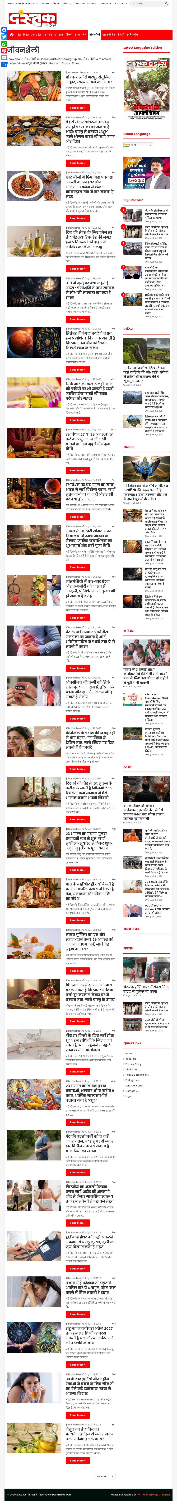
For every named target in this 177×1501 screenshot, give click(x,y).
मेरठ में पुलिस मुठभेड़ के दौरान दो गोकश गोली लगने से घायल (156, 230)
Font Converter (134, 1085)
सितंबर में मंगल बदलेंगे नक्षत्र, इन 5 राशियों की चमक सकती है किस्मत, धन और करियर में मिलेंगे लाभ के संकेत (90, 340)
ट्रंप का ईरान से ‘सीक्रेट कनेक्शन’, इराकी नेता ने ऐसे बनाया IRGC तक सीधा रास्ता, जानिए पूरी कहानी (143, 812)
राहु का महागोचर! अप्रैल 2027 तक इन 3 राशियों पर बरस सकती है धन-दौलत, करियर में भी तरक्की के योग (89, 1335)
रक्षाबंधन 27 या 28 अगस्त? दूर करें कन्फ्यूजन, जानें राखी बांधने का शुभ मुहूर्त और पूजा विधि (89, 441)
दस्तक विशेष (108, 34)
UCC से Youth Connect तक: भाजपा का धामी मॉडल (157, 909)
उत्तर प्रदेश (36, 34)
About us (130, 1059)
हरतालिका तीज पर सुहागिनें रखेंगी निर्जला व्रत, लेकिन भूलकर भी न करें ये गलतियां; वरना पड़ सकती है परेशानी (155, 551)
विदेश (26, 34)
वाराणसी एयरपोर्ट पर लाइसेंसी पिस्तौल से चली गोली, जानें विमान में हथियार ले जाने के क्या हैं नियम (157, 865)
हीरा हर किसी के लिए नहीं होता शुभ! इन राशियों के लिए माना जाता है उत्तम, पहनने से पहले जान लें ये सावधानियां (90, 1042)
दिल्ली (69, 34)
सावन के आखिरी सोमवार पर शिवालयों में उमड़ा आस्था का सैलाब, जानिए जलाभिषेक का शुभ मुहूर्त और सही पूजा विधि (89, 538)
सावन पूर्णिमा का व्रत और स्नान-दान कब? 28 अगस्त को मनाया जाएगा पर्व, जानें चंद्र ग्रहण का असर (89, 942)
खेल (84, 34)
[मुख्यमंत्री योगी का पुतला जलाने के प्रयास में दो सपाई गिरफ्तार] (132, 1024)
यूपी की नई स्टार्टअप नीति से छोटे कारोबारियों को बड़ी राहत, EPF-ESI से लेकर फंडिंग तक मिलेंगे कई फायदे (157, 839)
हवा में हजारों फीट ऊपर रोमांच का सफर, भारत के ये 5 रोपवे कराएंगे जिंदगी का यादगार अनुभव (157, 400)
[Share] (4, 64)
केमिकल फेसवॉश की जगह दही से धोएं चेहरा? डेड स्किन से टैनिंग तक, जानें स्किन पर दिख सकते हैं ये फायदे (90, 740)
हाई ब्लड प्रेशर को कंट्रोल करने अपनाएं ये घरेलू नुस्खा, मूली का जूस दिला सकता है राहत (90, 1242)
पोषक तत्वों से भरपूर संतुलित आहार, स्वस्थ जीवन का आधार (89, 80)
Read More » (77, 108)
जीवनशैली (94, 34)
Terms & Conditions (85, 3)
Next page (101, 1476)
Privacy (67, 3)
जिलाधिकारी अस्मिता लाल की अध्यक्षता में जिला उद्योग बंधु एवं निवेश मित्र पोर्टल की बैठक (156, 251)
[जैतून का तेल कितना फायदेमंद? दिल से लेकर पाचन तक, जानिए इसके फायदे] (34, 1438)
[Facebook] (4, 30)
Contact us (121, 3)
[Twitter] (4, 36)
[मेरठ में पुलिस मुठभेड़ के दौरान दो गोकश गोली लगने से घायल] (132, 231)
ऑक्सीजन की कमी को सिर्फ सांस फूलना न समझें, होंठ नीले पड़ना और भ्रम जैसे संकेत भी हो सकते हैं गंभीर (90, 689)
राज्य (77, 34)
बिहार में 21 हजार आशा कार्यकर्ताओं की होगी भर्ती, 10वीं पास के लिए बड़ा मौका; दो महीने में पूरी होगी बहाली (145, 676)
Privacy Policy (133, 1064)
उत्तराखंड (47, 34)
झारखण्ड (58, 34)
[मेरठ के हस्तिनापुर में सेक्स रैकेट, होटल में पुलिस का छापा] (132, 215)
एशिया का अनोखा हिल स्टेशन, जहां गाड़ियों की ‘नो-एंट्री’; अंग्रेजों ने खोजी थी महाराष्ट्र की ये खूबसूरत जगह (145, 374)
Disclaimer (106, 3)
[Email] (4, 57)
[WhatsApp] (4, 43)
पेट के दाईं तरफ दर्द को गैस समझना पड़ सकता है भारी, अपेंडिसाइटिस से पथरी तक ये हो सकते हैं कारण (90, 639)
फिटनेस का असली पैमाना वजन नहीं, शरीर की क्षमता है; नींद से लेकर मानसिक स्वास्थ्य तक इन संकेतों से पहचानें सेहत (90, 1194)
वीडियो (120, 34)
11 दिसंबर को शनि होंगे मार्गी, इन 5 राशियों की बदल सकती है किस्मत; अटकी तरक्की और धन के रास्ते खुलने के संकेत (157, 304)
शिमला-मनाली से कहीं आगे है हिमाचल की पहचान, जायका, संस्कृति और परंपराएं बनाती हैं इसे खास (156, 424)
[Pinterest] (4, 50)
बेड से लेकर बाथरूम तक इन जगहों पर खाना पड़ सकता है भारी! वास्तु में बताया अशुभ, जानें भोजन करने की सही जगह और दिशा (90, 132)
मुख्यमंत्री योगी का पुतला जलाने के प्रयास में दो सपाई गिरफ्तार (157, 1023)
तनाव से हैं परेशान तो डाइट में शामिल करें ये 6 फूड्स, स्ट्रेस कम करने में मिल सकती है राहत (91, 1288)
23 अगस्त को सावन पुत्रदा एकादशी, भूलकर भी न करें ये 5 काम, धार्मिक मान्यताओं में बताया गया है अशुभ (90, 1093)
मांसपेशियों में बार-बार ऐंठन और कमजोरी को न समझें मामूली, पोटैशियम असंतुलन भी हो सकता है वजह (90, 588)
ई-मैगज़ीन (132, 34)
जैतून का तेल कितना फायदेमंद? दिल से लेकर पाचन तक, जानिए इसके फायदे (90, 1434)
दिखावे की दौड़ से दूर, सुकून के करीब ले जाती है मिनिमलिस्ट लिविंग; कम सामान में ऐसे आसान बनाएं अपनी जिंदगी (89, 790)
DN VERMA (73, 72)
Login (128, 1096)
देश (19, 34)
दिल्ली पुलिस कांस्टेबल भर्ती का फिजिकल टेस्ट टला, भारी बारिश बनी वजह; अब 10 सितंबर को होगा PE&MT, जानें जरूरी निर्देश (157, 740)
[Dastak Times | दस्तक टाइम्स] (32, 18)
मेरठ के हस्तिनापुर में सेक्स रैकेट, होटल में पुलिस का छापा (156, 214)
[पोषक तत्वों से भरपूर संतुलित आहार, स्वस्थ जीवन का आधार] (34, 86)
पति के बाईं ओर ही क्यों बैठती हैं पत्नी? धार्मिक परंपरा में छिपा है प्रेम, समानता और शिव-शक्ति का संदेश (90, 891)
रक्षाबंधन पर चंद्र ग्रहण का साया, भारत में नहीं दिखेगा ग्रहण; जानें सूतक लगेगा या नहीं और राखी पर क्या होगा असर (90, 492)
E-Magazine (132, 1080)
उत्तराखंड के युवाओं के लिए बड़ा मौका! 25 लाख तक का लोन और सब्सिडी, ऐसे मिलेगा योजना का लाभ (157, 889)
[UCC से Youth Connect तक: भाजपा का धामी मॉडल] (132, 910)
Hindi (132, 145)
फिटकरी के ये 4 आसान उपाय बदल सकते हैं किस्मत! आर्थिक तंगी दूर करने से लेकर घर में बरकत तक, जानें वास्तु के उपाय (90, 992)
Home (45, 3)
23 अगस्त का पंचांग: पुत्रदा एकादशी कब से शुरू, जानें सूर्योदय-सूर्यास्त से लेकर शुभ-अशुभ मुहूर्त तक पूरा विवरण (89, 841)
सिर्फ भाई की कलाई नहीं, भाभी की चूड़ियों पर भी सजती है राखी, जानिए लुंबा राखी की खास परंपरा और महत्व (90, 391)
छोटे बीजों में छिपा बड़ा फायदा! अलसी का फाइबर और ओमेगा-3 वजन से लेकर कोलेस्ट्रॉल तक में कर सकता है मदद (90, 187)
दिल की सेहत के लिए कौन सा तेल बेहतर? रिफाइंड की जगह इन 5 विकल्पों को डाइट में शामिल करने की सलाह (89, 239)
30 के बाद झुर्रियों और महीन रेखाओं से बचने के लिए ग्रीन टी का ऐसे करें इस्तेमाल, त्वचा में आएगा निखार (90, 1386)
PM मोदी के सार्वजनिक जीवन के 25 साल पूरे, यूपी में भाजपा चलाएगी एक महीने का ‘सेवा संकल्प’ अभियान (156, 276)
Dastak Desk (74, 117)
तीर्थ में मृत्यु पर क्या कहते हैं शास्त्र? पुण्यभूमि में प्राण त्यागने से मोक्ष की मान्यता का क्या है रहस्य (90, 290)
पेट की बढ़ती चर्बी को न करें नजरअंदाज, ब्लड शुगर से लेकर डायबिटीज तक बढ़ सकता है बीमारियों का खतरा (90, 1143)
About (56, 3)
